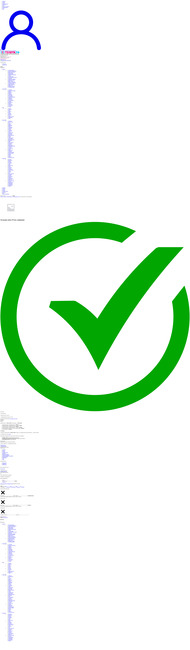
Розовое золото (10, 624)
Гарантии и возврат (5, 6)
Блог (3, 9)
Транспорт (10, 128)
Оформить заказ (9, 483)
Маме (9, 112)
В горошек (10, 174)
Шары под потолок (11, 84)
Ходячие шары (10, 76)
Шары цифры (10, 72)
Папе (9, 110)
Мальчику (10, 109)
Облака (9, 75)
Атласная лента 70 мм (16, 196)
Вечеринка (10, 97)
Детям (9, 118)
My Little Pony (10, 121)
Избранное (4, 463)
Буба (9, 122)
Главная (3, 187)
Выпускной (10, 95)
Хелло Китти (10, 148)
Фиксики (9, 156)
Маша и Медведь (11, 135)
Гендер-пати (10, 99)
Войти (2, 517)
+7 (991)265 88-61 (3, 446)
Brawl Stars (10, 140)
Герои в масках (10, 142)
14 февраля (10, 94)
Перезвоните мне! (30, 495)
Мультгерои (4, 120)
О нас (3, 8)
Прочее (5, 196)
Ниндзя (9, 608)
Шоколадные (10, 165)
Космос (9, 124)
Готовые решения (11, 70)
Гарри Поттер (10, 132)
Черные (9, 640)
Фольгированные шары (12, 71)
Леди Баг (9, 144)
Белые (9, 166)
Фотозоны (10, 78)
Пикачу (9, 126)
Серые (9, 163)
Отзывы (3, 190)
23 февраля (10, 98)
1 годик (9, 106)
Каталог (3, 69)
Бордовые (10, 167)
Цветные (9, 171)
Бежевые (9, 159)
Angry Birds (10, 130)
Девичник (10, 558)
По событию (4, 543)
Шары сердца (10, 80)
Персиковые (10, 176)
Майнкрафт (10, 125)
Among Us (10, 575)
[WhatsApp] (2, 60)
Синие (9, 170)
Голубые (9, 181)
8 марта (9, 103)
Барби (9, 141)
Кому (3, 107)
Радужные (10, 162)
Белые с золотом (11, 173)
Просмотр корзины (3, 483)
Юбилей (9, 93)
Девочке (9, 108)
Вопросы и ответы (5, 454)
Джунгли (9, 123)
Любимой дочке (11, 116)
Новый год (10, 92)
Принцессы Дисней (11, 600)
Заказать (29, 505)
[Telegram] (7, 60)
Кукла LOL (10, 134)
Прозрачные (10, 183)
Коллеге (9, 113)
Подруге (9, 567)
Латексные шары (11, 83)
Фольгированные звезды (12, 77)
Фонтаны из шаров (11, 534)
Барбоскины (10, 150)
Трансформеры (10, 592)
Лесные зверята (11, 153)
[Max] (10, 60)
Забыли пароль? (3, 516)
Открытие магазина (11, 551)
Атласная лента (9, 196)
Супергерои (10, 146)
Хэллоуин (10, 105)
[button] (2, 67)
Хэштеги (9, 129)
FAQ (3, 5)
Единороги (10, 143)
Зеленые (9, 168)
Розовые (9, 177)
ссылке (9, 434)
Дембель (9, 91)
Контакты (4, 4)
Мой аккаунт (4, 464)
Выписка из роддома (11, 90)
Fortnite (9, 149)
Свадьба (9, 101)
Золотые (9, 175)
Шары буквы (10, 85)
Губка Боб (10, 151)
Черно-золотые (10, 633)
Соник (9, 591)
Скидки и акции (5, 3)
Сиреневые (10, 632)
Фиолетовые (10, 185)
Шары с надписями (11, 81)
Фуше (9, 164)
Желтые (9, 161)
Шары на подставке (11, 526)
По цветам (4, 158)
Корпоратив (10, 102)
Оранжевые (10, 169)
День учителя (10, 559)
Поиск (14, 195)
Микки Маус (10, 599)
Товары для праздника (12, 82)
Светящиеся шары (11, 87)
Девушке (9, 111)
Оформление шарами (11, 79)
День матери (10, 550)
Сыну (9, 115)
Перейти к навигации (4, 50)
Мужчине (10, 114)
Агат (9, 172)
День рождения (11, 100)
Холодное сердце (11, 157)
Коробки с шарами (11, 86)
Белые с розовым (11, 180)
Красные (9, 616)
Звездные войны (11, 152)
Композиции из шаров (12, 74)
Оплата (3, 2)
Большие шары (10, 73)
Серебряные (10, 184)
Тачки (9, 155)
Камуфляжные (10, 182)
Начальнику (10, 117)
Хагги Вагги (10, 138)
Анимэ (9, 131)
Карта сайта (4, 457)
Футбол (9, 583)
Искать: (1, 195)
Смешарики (10, 127)
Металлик (10, 179)
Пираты (9, 136)
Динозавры (10, 133)
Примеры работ (5, 7)
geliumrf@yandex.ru (3, 58)
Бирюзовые (10, 160)
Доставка (3, 1)
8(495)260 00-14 (3, 59)
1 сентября (10, 89)
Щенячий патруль (11, 139)
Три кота (9, 147)
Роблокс (9, 154)
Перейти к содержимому (12, 50)
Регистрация (4, 462)
